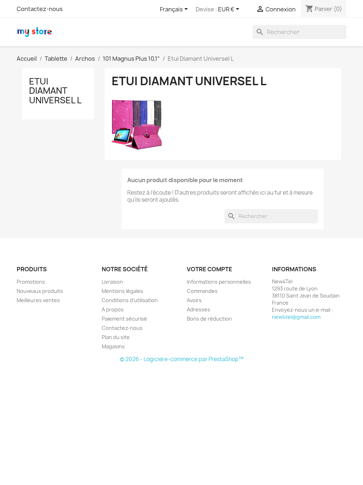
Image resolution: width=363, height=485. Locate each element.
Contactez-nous (40, 9)
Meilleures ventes (38, 300)
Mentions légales (122, 291)
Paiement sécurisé (124, 318)
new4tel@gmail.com (296, 317)
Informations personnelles (219, 281)
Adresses (198, 309)
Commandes (202, 291)
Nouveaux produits (40, 291)
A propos (113, 309)
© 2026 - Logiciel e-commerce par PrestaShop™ (182, 359)
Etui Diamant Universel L (55, 90)
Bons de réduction (209, 318)
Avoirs (194, 300)
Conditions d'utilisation (130, 300)
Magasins (113, 346)
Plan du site (116, 337)
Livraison (112, 281)
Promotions (31, 281)
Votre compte (209, 269)
